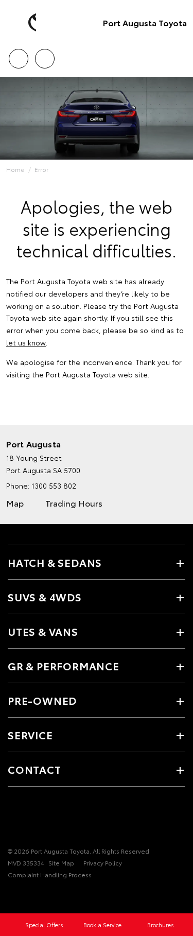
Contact (34, 769)
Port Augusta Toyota (145, 22)
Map (15, 503)
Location (44, 55)
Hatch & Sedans (55, 562)
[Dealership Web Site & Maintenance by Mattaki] (28, 896)
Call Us (18, 55)
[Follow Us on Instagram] (31, 819)
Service (30, 734)
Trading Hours (73, 503)
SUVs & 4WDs (45, 597)
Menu (179, 55)
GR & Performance (63, 665)
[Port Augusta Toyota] (23, 22)
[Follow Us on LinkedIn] (49, 819)
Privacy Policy (102, 862)
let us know (26, 342)
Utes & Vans (43, 631)
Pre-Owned (42, 700)
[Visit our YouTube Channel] (14, 819)
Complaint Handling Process (50, 874)
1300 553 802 (53, 485)
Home (15, 169)
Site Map (61, 862)
